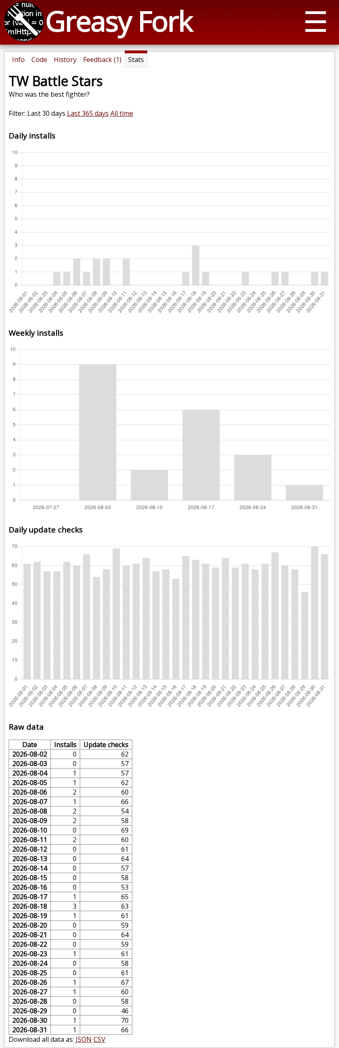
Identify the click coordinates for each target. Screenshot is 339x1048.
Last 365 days (88, 113)
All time (121, 113)
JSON (84, 1039)
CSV (99, 1039)
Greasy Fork (118, 20)
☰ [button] (315, 21)
